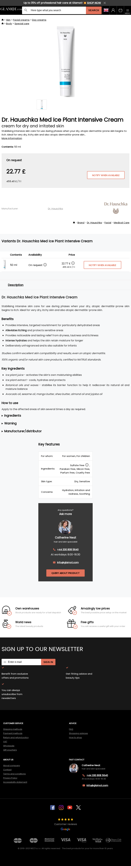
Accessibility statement (15, 782)
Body (9, 23)
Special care (22, 23)
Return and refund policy (16, 737)
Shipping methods (12, 729)
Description (15, 285)
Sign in (48, 662)
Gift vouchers (10, 749)
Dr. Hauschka (55, 208)
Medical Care (121, 222)
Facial (107, 222)
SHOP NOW (94, 3)
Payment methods (12, 733)
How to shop (75, 737)
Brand (80, 222)
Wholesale (8, 745)
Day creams (39, 20)
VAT (5, 741)
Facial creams (21, 20)
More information (12, 138)
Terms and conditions (14, 773)
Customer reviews (65, 824)
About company (11, 765)
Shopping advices (78, 733)
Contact (7, 769)
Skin (8, 20)
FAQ (71, 729)
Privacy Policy (10, 777)
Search (93, 10)
